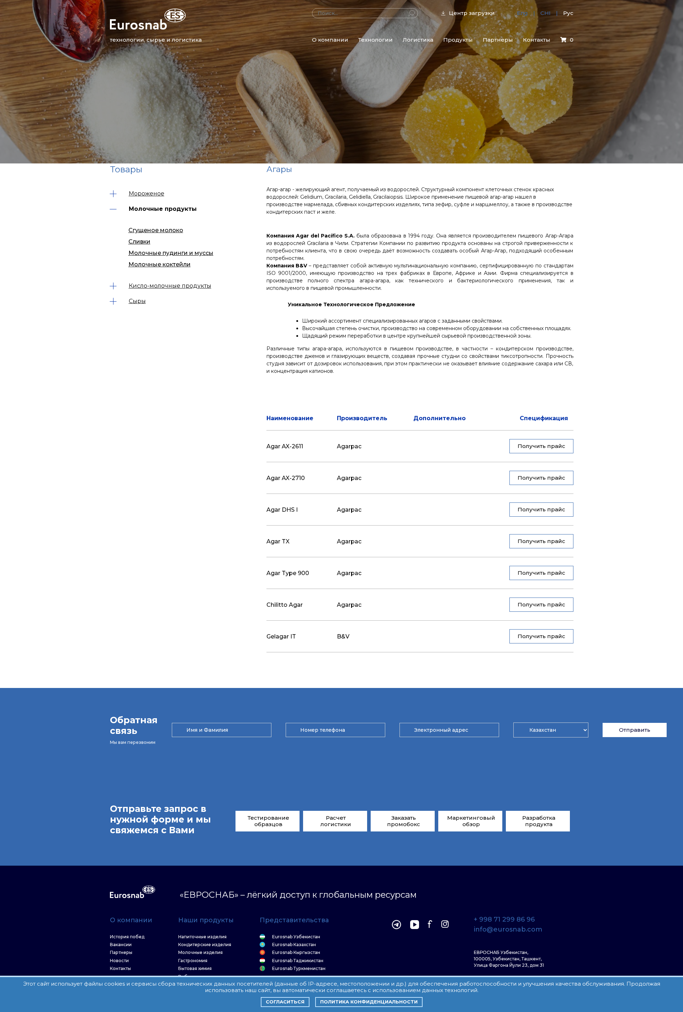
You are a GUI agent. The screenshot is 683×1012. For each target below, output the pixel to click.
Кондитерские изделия (204, 944)
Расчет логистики (336, 821)
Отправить (634, 729)
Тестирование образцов (268, 821)
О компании (330, 39)
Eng (522, 13)
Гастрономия (192, 960)
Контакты (536, 39)
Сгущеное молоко (155, 230)
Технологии (375, 39)
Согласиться (285, 1002)
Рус (568, 13)
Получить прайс (541, 446)
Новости (119, 960)
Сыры (137, 301)
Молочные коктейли (159, 264)
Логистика (418, 39)
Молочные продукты (163, 208)
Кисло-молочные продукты (170, 285)
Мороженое (146, 193)
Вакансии (121, 944)
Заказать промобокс (403, 821)
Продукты (458, 39)
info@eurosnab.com (508, 930)
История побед (127, 936)
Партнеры (498, 39)
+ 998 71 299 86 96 (504, 920)
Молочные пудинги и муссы (170, 253)
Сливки (139, 241)
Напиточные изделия (202, 936)
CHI (545, 13)
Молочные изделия (200, 952)
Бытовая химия (195, 968)
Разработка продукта (538, 821)
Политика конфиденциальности (369, 1002)
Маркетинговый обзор (471, 821)
